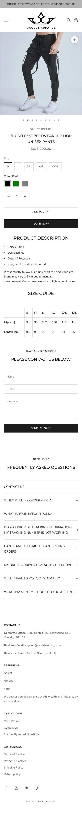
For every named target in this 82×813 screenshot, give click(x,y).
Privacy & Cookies (15, 761)
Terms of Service (14, 754)
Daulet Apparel (41, 129)
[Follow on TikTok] (37, 788)
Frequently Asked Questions (21, 734)
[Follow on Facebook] (6, 788)
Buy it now (41, 224)
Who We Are (12, 721)
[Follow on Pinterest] (27, 788)
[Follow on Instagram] (16, 788)
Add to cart (41, 212)
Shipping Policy (13, 767)
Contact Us (11, 728)
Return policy (12, 774)
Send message (41, 428)
